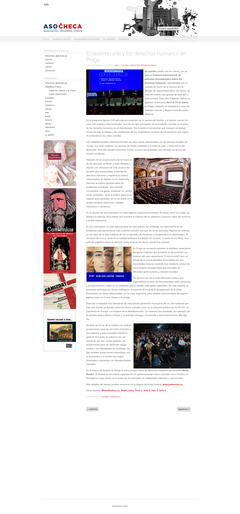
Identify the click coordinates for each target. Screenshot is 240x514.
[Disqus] (138, 456)
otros (47, 131)
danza (48, 123)
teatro (47, 116)
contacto (124, 39)
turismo (48, 59)
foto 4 (162, 390)
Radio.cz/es (127, 390)
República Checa (53, 87)
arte (47, 112)
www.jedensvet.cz (173, 384)
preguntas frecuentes (87, 39)
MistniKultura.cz (111, 390)
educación (50, 70)
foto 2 (147, 390)
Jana (116, 65)
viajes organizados (58, 94)
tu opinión (109, 39)
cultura (48, 67)
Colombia (49, 98)
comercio (49, 63)
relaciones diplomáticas (56, 56)
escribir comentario (110, 397)
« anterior (92, 409)
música (48, 120)
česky (46, 4)
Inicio (46, 39)
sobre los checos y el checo (62, 90)
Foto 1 (138, 390)
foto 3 (155, 390)
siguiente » (183, 409)
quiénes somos (62, 39)
